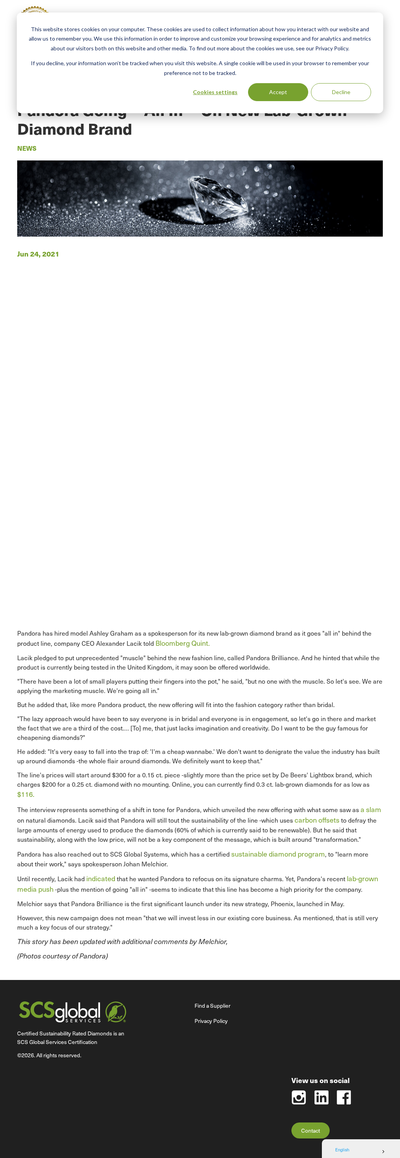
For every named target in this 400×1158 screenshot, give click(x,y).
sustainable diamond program (278, 853)
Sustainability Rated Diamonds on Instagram (298, 1097)
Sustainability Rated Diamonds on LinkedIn (321, 1097)
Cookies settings (215, 92)
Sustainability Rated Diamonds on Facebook (344, 1097)
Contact (310, 1130)
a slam (371, 809)
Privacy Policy (211, 1021)
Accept (278, 92)
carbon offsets (317, 819)
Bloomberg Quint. (182, 643)
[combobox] (361, 1152)
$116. (25, 794)
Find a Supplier (212, 1005)
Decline (341, 92)
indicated (100, 878)
